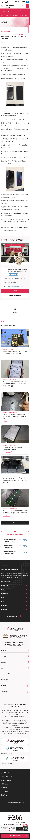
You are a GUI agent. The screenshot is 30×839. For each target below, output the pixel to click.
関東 (2, 590)
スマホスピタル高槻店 (8, 545)
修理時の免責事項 (6, 780)
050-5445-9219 (9, 554)
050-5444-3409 (12, 282)
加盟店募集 (4, 787)
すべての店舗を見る (12, 616)
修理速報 (20, 11)
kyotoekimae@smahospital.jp (15, 286)
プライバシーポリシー (6, 776)
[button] (19, 828)
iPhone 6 (3, 42)
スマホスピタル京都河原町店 (9, 539)
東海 (2, 598)
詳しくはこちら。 (9, 830)
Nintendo (5, 421)
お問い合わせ (4, 784)
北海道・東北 (4, 586)
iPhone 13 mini (6, 515)
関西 (2, 602)
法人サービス (4, 795)
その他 (5, 485)
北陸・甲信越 (4, 594)
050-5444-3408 (9, 542)
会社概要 (3, 773)
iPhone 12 (5, 356)
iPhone (5, 388)
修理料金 (12, 11)
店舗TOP (5, 11)
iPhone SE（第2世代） (7, 452)
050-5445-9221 (9, 548)
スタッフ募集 (4, 791)
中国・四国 (4, 606)
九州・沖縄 (4, 610)
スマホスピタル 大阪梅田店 (9, 551)
